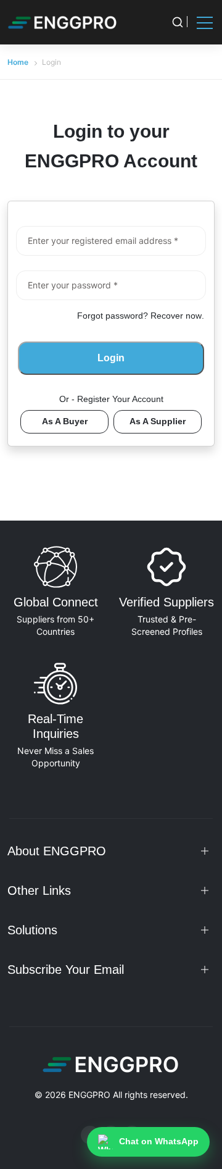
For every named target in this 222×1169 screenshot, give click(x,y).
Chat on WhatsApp (159, 1141)
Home (17, 62)
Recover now (176, 316)
